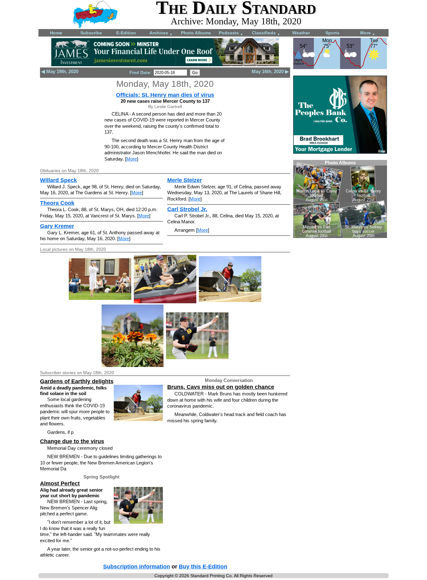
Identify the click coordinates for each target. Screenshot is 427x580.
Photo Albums (196, 32)
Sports (332, 32)
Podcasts (231, 33)
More (367, 33)
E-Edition (126, 32)
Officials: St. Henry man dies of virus (165, 95)
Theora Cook (57, 203)
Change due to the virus (72, 441)
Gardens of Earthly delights (76, 381)
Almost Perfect (60, 483)
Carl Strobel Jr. (187, 209)
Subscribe (91, 32)
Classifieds (266, 33)
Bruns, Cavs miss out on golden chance (220, 387)
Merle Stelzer (184, 180)
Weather (301, 32)
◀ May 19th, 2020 (59, 71)
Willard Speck (58, 180)
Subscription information (136, 566)
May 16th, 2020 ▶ (270, 71)
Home (56, 32)
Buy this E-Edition (203, 566)
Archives (161, 33)
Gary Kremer (57, 226)
